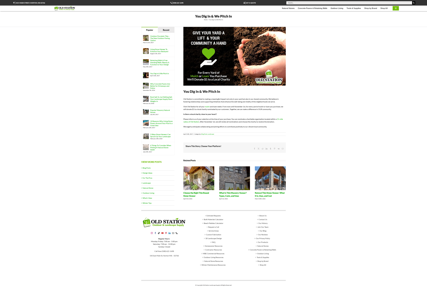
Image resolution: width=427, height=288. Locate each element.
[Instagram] (152, 233)
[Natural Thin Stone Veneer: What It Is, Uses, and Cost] (270, 167)
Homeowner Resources (214, 246)
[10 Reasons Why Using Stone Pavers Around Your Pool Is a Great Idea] (146, 121)
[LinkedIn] (170, 233)
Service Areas (213, 231)
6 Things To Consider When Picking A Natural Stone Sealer (160, 147)
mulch (207, 106)
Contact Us (263, 219)
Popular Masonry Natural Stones (160, 111)
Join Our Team (262, 227)
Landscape (211, 134)
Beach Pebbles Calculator (213, 223)
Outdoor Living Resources (214, 257)
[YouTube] (162, 233)
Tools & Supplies (263, 257)
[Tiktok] (159, 233)
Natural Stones (263, 246)
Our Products (263, 242)
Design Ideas (147, 173)
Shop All (263, 265)
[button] (185, 183)
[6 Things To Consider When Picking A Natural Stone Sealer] (146, 146)
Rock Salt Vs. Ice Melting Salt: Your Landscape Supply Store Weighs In (161, 99)
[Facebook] (155, 233)
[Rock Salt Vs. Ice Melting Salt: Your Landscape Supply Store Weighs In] (146, 97)
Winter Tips (147, 203)
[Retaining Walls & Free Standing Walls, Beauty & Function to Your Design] (146, 60)
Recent (166, 30)
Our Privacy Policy (263, 238)
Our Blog (262, 231)
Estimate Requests (213, 216)
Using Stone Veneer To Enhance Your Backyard (159, 50)
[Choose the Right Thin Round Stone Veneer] (198, 167)
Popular (149, 30)
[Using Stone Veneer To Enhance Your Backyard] (146, 49)
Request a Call (213, 227)
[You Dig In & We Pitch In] (146, 74)
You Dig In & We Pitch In (159, 73)
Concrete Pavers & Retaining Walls (263, 250)
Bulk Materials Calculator (213, 219)
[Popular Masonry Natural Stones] (146, 110)
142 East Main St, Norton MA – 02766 (164, 256)
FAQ (213, 242)
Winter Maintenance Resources (213, 265)
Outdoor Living (148, 193)
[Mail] (173, 233)
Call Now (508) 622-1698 (164, 251)
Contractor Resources (213, 250)
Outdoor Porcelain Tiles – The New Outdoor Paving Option (160, 38)
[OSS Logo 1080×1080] (65, 6)
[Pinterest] (166, 233)
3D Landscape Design (213, 238)
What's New (147, 198)
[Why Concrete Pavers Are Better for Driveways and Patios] (146, 84)
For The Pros (147, 178)
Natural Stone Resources (213, 261)
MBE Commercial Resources (213, 253)
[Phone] (177, 233)
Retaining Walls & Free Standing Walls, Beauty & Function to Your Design (159, 62)
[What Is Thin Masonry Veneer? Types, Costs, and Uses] (234, 167)
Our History (263, 223)
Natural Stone (148, 188)
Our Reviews (263, 234)
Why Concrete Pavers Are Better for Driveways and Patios (160, 86)
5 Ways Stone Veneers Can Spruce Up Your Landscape (160, 135)
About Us (263, 216)
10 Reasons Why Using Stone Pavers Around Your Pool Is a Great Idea (161, 123)
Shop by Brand (262, 261)
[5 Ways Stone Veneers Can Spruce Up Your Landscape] (146, 134)
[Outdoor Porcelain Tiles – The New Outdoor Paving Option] (146, 36)
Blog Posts (204, 134)
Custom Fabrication (213, 234)
